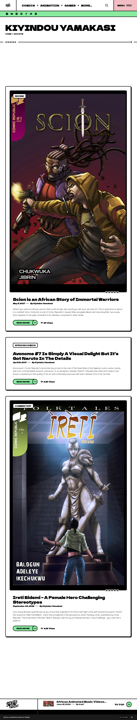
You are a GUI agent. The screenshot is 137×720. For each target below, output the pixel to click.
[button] (68, 717)
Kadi (83, 706)
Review (19, 96)
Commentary (23, 406)
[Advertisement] (68, 59)
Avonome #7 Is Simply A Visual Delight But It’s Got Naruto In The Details (65, 356)
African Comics (25, 345)
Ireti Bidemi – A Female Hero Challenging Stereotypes (59, 599)
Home (8, 34)
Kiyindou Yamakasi (43, 303)
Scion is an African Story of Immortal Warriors (66, 299)
